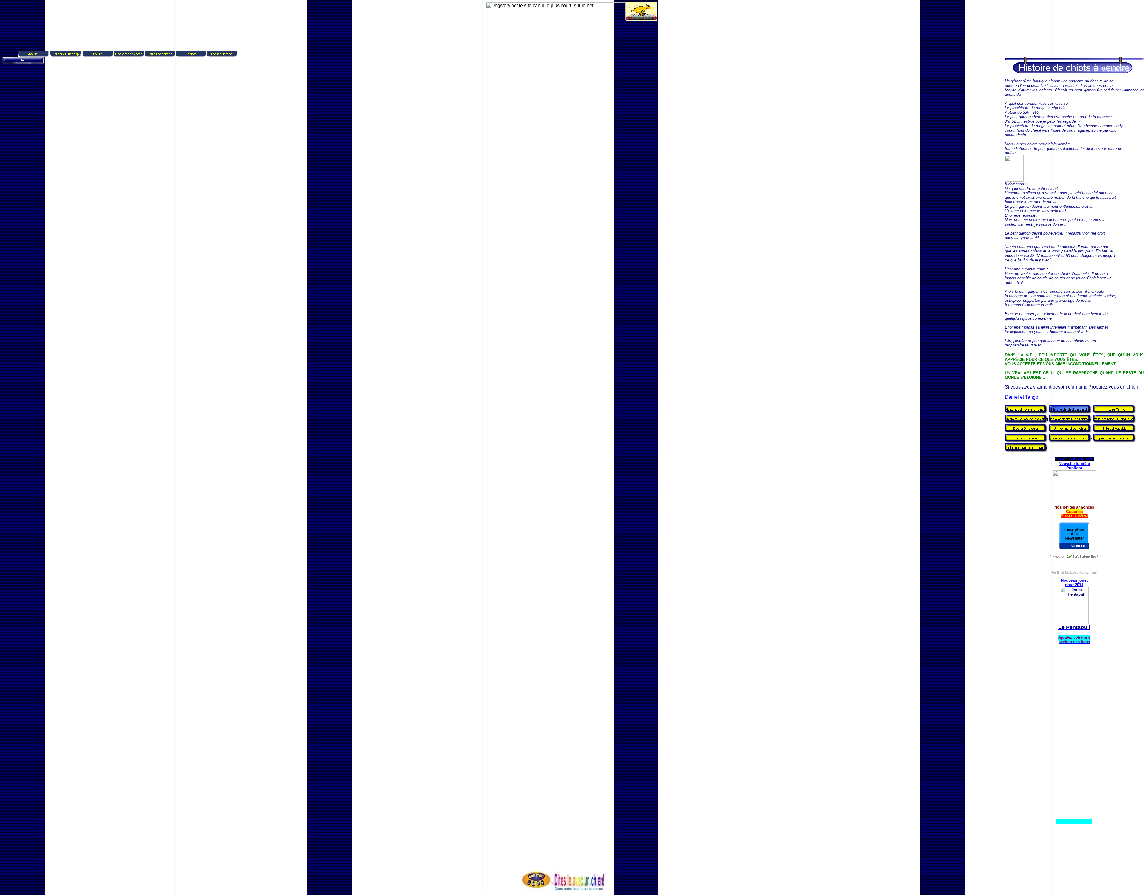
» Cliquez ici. (1078, 545)
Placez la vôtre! (1074, 516)
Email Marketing (1068, 572)
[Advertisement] (570, 35)
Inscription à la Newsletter (1074, 533)
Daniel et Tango (1021, 397)
